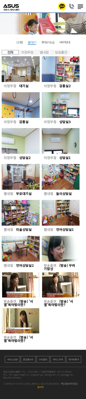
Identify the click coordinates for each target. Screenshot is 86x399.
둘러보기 (32, 42)
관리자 (40, 387)
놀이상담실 (64, 193)
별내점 (44, 52)
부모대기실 (24, 193)
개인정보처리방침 (69, 383)
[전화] (71, 6)
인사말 (19, 42)
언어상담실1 (65, 229)
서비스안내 (12, 359)
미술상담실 (24, 229)
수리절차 (43, 359)
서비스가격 (58, 359)
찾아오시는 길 (47, 42)
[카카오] (62, 6)
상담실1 (65, 157)
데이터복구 (73, 359)
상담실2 (24, 157)
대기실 (24, 85)
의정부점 (27, 52)
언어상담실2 (25, 265)
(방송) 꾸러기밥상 (59, 267)
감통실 (24, 121)
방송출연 (61, 52)
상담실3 (65, 121)
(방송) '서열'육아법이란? (18, 303)
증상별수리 (28, 359)
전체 (10, 52)
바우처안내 (64, 42)
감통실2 (65, 85)
